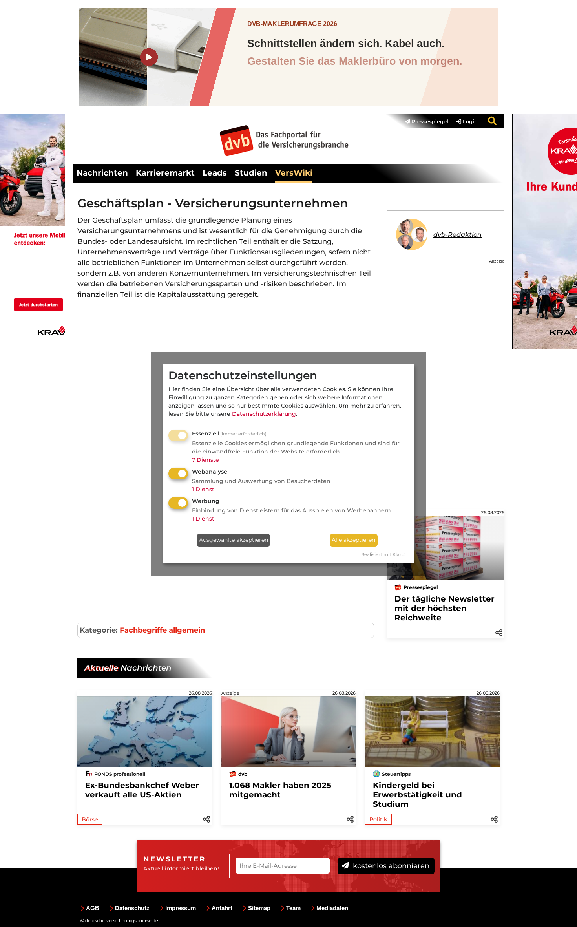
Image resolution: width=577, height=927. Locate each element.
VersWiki (293, 172)
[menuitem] (422, 121)
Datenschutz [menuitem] (132, 908)
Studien (251, 172)
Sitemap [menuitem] (259, 908)
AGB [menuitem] (92, 908)
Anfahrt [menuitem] (222, 908)
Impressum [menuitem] (180, 908)
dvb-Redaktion (457, 234)
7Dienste (205, 459)
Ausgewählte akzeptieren (233, 539)
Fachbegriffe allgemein (162, 630)
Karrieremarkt (165, 172)
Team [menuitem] (293, 908)
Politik (378, 819)
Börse (90, 819)
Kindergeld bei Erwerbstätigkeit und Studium (417, 795)
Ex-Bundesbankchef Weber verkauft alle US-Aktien (142, 790)
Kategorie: (99, 630)
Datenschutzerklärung (264, 413)
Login (469, 121)
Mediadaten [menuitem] (332, 908)
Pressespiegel (429, 121)
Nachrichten (102, 172)
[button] (498, 632)
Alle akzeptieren (353, 539)
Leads (215, 172)
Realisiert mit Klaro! (383, 554)
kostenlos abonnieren (390, 865)
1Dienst (203, 489)
